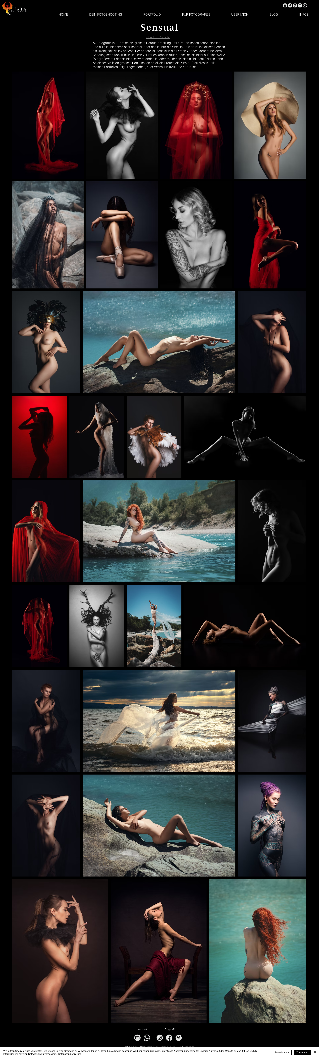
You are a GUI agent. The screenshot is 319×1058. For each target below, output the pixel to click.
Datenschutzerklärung (69, 1054)
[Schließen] (315, 1052)
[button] (106, 14)
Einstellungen (282, 1052)
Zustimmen (302, 1052)
